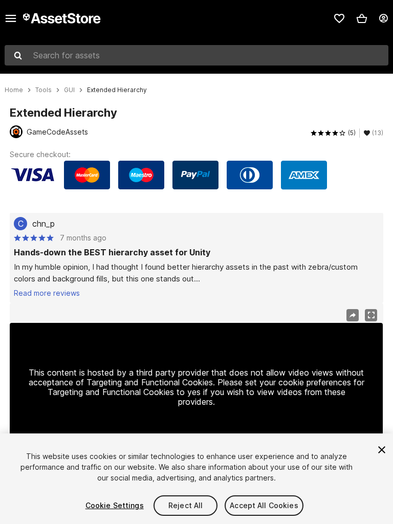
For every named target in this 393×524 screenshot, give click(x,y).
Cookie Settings (114, 505)
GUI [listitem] (69, 90)
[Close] (382, 450)
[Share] (352, 315)
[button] (362, 18)
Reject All (185, 505)
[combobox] (196, 55)
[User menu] (383, 18)
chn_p (43, 224)
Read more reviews (47, 293)
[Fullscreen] (371, 315)
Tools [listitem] (43, 90)
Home (14, 90)
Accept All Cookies (264, 505)
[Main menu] (11, 18)
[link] (339, 18)
